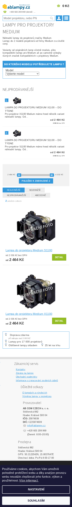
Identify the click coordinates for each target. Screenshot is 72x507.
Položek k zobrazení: (36, 181)
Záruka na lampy (25, 373)
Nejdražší (35, 190)
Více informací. (28, 480)
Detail (59, 257)
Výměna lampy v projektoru (37, 396)
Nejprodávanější (16, 195)
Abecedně (40, 195)
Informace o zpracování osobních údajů (37, 380)
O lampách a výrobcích (34, 392)
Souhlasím (36, 500)
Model (10, 70)
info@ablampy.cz (36, 425)
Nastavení (36, 489)
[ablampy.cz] (16, 4)
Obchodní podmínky (26, 376)
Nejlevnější (13, 190)
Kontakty (21, 369)
